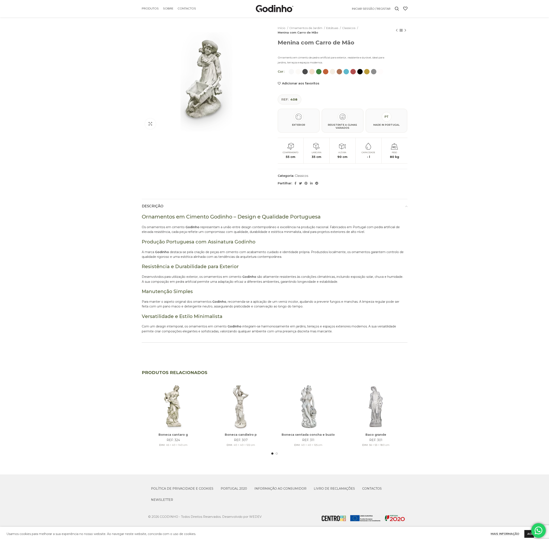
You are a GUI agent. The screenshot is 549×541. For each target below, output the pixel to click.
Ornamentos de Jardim (306, 28)
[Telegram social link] (317, 183)
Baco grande (375, 435)
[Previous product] (397, 30)
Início (282, 28)
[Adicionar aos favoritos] (201, 389)
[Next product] (405, 30)
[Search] (397, 8)
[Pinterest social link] (306, 183)
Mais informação (505, 533)
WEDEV (255, 517)
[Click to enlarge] (150, 123)
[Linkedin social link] (311, 183)
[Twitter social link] (300, 183)
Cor (280, 71)
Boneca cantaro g (173, 435)
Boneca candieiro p (241, 435)
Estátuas (332, 28)
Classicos (349, 28)
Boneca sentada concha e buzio (308, 435)
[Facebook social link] (295, 183)
